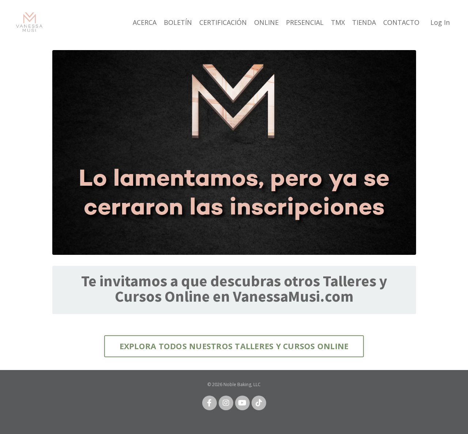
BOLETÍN (178, 22)
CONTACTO (401, 22)
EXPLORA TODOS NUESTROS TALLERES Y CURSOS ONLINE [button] (234, 346)
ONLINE (266, 22)
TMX (338, 22)
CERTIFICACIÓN (223, 22)
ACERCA (144, 22)
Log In (440, 22)
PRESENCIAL (305, 22)
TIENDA (364, 22)
